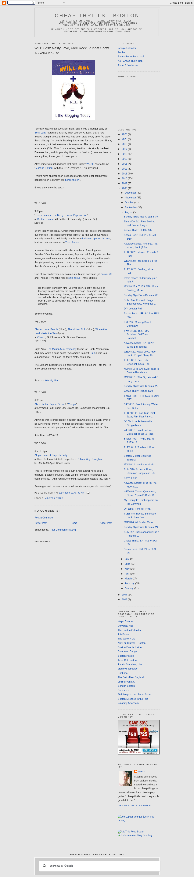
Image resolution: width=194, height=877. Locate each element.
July (127, 559)
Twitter (121, 52)
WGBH (90, 164)
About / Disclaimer (128, 65)
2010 (125, 178)
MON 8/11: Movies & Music (139, 464)
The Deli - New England (131, 677)
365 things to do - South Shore (134, 694)
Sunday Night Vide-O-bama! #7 (141, 216)
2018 (125, 144)
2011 (125, 173)
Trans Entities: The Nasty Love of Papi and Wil (61, 215)
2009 (125, 183)
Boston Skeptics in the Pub (133, 698)
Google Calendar (127, 48)
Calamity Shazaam (128, 703)
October (129, 202)
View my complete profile (134, 805)
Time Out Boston (127, 660)
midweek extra (54, 498)
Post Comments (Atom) (63, 529)
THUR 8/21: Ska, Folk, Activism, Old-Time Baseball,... (136, 334)
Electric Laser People (46, 329)
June (128, 563)
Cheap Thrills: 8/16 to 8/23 (138, 391)
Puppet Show (56, 404)
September (131, 207)
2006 (125, 599)
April (127, 573)
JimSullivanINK (126, 681)
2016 (125, 154)
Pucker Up (106, 274)
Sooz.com (123, 690)
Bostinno (123, 673)
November (131, 197)
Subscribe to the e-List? (131, 56)
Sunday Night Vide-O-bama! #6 (141, 295)
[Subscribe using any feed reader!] (131, 831)
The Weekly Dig (126, 638)
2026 (125, 134)
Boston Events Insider (130, 647)
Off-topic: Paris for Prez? (137, 508)
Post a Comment (43, 517)
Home (74, 522)
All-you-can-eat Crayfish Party (50, 455)
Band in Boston (126, 685)
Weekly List (51, 380)
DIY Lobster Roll (133, 308)
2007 (125, 594)
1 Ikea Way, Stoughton (90, 459)
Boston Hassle (126, 655)
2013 (125, 163)
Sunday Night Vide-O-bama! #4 (141, 527)
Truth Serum (72, 242)
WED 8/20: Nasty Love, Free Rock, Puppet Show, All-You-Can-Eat (72, 50)
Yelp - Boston (125, 621)
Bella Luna (40, 132)
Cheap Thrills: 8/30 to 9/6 (138, 230)
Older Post (106, 522)
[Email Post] (88, 493)
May (127, 568)
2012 (125, 168)
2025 (125, 139)
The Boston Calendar (129, 630)
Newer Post (40, 522)
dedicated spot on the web (95, 238)
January (129, 588)
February (130, 583)
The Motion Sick (77, 329)
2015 (125, 158)
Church (41, 337)
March (128, 578)
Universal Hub (125, 625)
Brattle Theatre (45, 219)
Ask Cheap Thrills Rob (130, 60)
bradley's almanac (128, 668)
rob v (141, 771)
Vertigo (72, 404)
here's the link (72, 179)
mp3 (94, 353)
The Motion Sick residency (62, 349)
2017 (125, 149)
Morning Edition (43, 168)
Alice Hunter (41, 404)
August (129, 212)
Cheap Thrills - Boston (97, 15)
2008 (125, 188)
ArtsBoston (124, 634)
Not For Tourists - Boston (132, 643)
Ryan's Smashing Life (130, 664)
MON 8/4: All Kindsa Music (139, 522)
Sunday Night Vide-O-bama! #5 (141, 386)
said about (74, 277)
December (131, 192)
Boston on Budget (128, 651)
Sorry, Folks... (131, 478)
